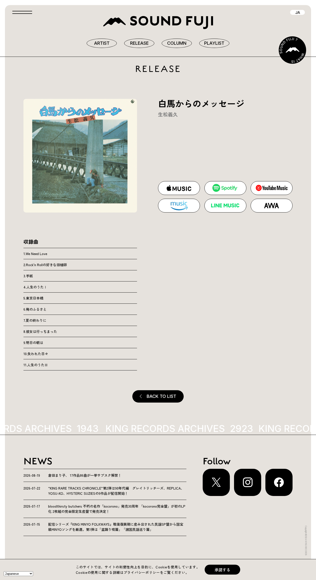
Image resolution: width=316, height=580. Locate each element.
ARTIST (102, 43)
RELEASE (139, 43)
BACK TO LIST (161, 396)
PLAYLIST (214, 43)
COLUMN (176, 43)
